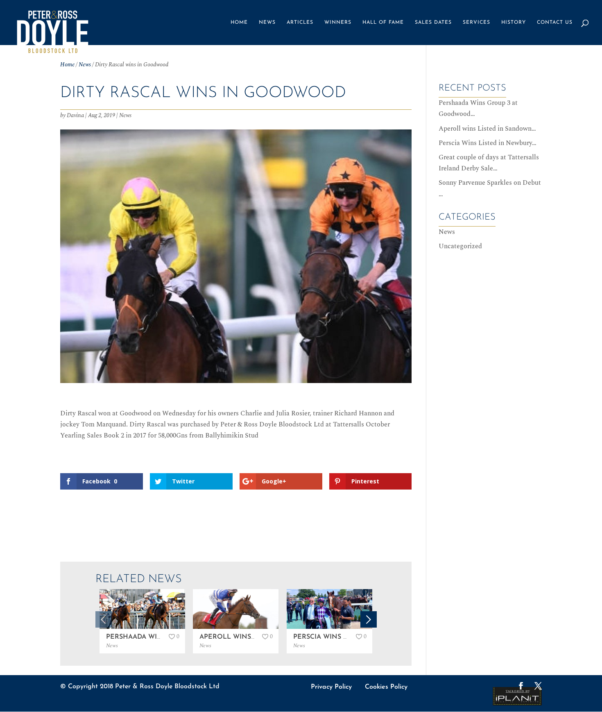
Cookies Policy (386, 687)
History (513, 22)
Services (476, 22)
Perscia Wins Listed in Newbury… (487, 143)
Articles (300, 22)
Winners (337, 22)
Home (239, 22)
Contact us (555, 22)
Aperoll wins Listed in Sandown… (487, 129)
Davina (75, 115)
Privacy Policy (331, 687)
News (267, 22)
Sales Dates (433, 22)
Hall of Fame (383, 22)
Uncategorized (460, 246)
